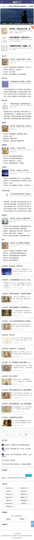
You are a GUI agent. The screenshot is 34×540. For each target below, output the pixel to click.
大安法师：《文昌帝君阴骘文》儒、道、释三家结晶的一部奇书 (17, 280)
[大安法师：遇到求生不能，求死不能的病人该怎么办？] (5, 128)
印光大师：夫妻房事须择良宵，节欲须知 (13, 163)
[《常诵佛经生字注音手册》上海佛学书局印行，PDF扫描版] (5, 84)
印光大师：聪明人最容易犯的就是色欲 (13, 156)
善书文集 (9, 494)
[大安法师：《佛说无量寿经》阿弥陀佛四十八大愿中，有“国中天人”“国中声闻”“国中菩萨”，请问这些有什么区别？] (6, 313)
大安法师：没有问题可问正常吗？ (13, 417)
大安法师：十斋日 (7, 136)
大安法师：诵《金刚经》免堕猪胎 (20, 243)
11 (11, 434)
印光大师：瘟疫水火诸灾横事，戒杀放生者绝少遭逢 (16, 235)
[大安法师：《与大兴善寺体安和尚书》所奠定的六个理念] (6, 326)
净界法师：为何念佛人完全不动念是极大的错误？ (17, 445)
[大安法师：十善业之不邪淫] (5, 150)
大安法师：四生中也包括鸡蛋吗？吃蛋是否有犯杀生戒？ (17, 226)
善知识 (9, 500)
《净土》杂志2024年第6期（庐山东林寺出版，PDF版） (17, 96)
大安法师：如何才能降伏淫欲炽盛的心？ (13, 158)
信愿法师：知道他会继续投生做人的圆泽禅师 (14, 255)
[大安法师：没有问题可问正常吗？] (6, 423)
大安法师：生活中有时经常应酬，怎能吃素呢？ (15, 228)
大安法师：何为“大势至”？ (10, 72)
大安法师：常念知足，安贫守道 (19, 170)
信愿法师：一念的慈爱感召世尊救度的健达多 (14, 253)
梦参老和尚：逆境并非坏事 (10, 138)
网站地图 (19, 533)
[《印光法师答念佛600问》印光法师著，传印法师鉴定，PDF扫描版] (5, 196)
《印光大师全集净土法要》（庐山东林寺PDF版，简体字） (17, 208)
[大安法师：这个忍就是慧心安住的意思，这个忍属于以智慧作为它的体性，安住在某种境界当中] (6, 368)
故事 (3, 239)
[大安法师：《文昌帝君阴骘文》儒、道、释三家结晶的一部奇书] (6, 285)
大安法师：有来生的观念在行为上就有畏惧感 (16, 390)
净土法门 (4, 56)
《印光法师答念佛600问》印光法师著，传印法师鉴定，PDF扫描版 (21, 194)
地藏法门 (4, 122)
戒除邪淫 (4, 145)
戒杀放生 (4, 215)
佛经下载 (4, 100)
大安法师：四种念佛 (10, 460)
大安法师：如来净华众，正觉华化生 (12, 69)
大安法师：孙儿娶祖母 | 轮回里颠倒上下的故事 (15, 251)
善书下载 (4, 78)
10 (7, 434)
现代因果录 (23, 500)
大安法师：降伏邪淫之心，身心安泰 (12, 160)
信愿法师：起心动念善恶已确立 (11, 258)
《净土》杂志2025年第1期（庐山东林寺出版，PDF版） (17, 94)
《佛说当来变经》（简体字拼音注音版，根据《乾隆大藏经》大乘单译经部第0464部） (21, 103)
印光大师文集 (5, 190)
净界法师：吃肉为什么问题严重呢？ (20, 218)
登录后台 (8, 519)
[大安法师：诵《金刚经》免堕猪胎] (5, 245)
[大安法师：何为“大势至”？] (6, 381)
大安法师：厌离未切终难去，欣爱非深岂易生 (21, 59)
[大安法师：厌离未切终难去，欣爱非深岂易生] (5, 62)
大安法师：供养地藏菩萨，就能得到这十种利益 (15, 134)
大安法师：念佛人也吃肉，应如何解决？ (13, 233)
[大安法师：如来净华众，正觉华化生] (6, 354)
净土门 (14, 533)
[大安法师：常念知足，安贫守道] (5, 173)
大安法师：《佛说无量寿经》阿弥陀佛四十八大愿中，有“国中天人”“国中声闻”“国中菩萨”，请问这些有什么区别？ (17, 307)
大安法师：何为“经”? (8, 183)
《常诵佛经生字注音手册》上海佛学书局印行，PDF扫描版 (21, 81)
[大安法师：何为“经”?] (6, 340)
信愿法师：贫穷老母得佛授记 (10, 260)
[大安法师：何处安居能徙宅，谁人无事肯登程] (6, 409)
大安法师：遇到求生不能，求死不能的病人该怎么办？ (21, 126)
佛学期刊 (9, 506)
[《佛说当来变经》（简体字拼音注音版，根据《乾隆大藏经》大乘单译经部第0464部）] (5, 106)
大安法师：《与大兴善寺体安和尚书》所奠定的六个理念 (17, 180)
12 (15, 434)
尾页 (26, 434)
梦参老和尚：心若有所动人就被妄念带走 (13, 141)
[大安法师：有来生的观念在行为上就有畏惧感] (6, 395)
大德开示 (4, 167)
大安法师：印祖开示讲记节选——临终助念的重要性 (18, 464)
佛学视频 (24, 503)
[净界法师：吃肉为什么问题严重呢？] (5, 221)
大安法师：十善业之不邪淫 (18, 148)
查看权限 (22, 519)
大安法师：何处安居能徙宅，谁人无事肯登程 (14, 74)
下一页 (20, 434)
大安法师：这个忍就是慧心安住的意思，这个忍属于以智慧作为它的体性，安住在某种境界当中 (17, 362)
